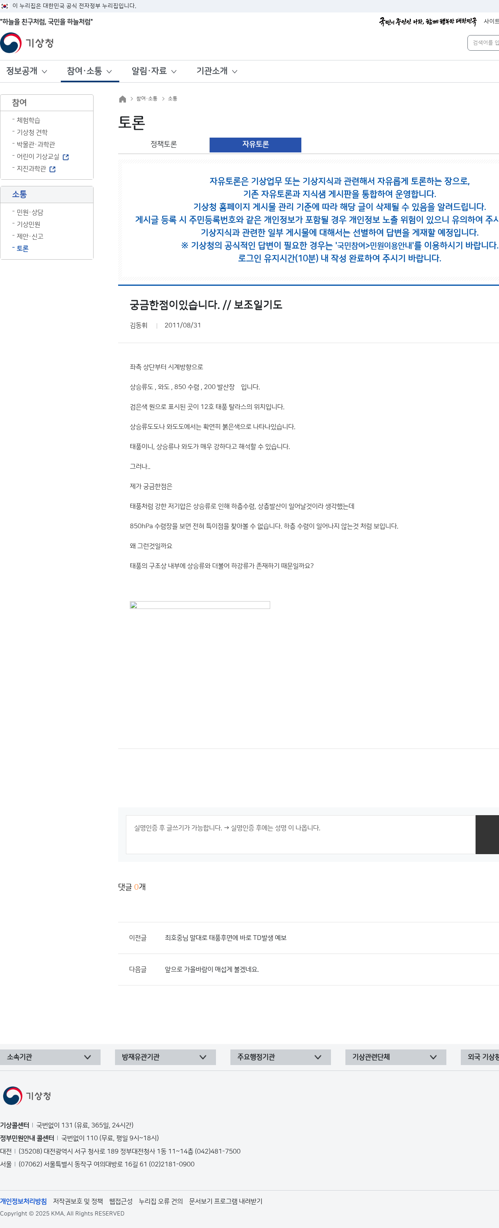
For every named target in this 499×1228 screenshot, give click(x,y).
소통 (172, 98)
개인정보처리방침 (23, 1201)
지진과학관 (31, 168)
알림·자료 (149, 71)
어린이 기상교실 (38, 156)
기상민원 (28, 224)
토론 (22, 248)
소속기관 (19, 1057)
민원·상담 (30, 212)
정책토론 (163, 144)
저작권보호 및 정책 (78, 1201)
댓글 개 (132, 887)
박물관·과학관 (36, 144)
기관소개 (212, 71)
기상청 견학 (32, 132)
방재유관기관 (140, 1057)
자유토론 (255, 144)
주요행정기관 (256, 1057)
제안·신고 (30, 236)
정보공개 (21, 71)
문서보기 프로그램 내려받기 (225, 1201)
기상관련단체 (371, 1057)
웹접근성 (121, 1201)
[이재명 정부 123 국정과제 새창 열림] (428, 22)
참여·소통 (84, 71)
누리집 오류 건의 (161, 1201)
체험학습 (28, 120)
